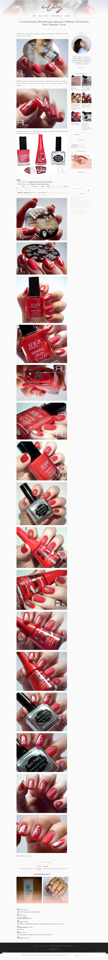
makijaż (84, 207)
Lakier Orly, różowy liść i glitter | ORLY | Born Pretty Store (86, 106)
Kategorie (68, 15)
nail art (83, 210)
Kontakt (46, 15)
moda (79, 210)
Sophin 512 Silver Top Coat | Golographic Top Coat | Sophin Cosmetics (86, 89)
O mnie (40, 15)
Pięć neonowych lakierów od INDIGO (76, 124)
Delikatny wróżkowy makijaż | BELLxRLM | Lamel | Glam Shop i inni (81, 164)
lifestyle (74, 207)
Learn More (77, 955)
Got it (84, 955)
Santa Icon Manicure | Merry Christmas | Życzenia (55, 868)
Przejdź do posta (29, 901)
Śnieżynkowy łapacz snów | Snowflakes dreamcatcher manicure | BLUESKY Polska (76, 107)
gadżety (73, 199)
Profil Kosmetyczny (57, 15)
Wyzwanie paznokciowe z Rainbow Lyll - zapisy (76, 88)
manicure (74, 210)
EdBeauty (35, 192)
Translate (83, 147)
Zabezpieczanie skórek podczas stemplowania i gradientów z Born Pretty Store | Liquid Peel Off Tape (86, 126)
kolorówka (79, 199)
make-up (79, 207)
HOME (34, 15)
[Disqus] (42, 923)
